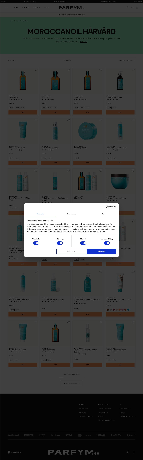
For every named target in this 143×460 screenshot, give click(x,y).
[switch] (60, 243)
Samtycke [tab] (40, 214)
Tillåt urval (71, 252)
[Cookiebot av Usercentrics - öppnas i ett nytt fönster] (107, 207)
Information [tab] (71, 214)
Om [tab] (103, 214)
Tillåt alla (101, 252)
